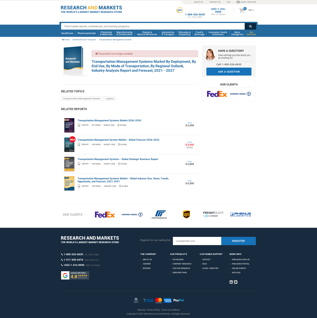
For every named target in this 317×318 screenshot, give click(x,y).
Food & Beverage (199, 33)
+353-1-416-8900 (218, 10)
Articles (236, 273)
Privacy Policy (153, 310)
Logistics (109, 98)
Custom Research (181, 268)
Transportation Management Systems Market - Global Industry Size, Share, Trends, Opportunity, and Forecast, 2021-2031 (123, 180)
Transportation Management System (82, 98)
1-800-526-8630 (195, 14)
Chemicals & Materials (106, 33)
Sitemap (141, 310)
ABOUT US (198, 2)
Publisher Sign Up (241, 259)
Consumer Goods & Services (218, 33)
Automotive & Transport (168, 33)
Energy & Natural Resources (147, 33)
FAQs (204, 264)
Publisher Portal (240, 264)
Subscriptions (180, 273)
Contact (206, 259)
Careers (147, 264)
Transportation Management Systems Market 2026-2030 (109, 120)
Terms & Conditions (170, 310)
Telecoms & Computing (184, 33)
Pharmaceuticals (87, 33)
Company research (182, 264)
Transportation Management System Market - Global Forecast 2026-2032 (118, 139)
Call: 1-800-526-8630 (228, 64)
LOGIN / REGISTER (248, 2)
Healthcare (67, 33)
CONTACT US (214, 2)
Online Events (239, 268)
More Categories (237, 33)
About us (147, 259)
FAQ (228, 2)
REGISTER (238, 240)
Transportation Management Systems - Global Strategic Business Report (118, 159)
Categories (178, 259)
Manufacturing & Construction (125, 33)
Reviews (147, 268)
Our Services (251, 33)
